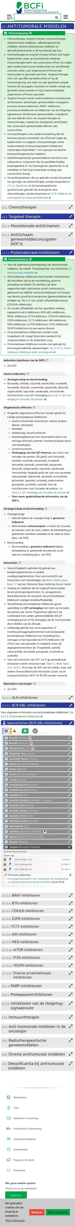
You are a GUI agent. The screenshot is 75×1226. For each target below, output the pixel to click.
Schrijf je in (16, 1195)
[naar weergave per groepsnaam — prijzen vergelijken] (5, 859)
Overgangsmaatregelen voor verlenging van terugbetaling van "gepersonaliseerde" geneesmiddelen (37, 880)
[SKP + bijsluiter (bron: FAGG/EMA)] (10, 859)
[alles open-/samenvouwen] (69, 738)
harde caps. (9, 855)
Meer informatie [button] (15, 1220)
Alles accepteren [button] (58, 1212)
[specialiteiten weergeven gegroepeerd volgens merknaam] (6, 731)
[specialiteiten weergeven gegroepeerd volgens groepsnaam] (14, 731)
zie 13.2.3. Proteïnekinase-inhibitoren (37, 714)
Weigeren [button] (37, 1212)
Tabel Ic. (51, 663)
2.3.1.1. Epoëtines (17, 185)
